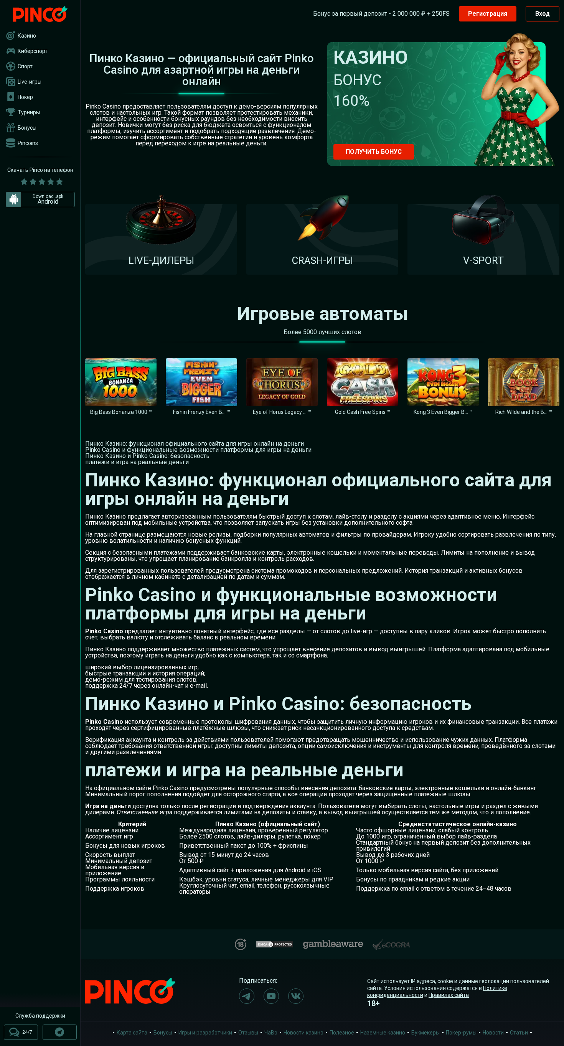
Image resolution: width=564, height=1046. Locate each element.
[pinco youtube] (271, 996)
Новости (493, 1033)
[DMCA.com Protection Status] (275, 943)
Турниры (29, 112)
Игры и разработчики (205, 1033)
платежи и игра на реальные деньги (137, 462)
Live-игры (29, 82)
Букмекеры (425, 1033)
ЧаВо (270, 1033)
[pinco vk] (295, 996)
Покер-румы (461, 1033)
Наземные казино (382, 1033)
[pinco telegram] (246, 996)
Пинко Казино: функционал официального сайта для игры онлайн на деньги (194, 443)
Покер (25, 97)
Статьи (519, 1033)
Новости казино (303, 1033)
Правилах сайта (449, 995)
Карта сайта (132, 1033)
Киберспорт (33, 51)
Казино (27, 36)
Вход (542, 13)
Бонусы (27, 128)
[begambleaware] (333, 942)
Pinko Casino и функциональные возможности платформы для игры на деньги (198, 449)
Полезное (342, 1033)
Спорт (25, 66)
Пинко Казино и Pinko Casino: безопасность (147, 456)
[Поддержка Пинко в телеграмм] (60, 1032)
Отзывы (248, 1033)
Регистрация (487, 13)
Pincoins (28, 143)
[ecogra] (391, 941)
